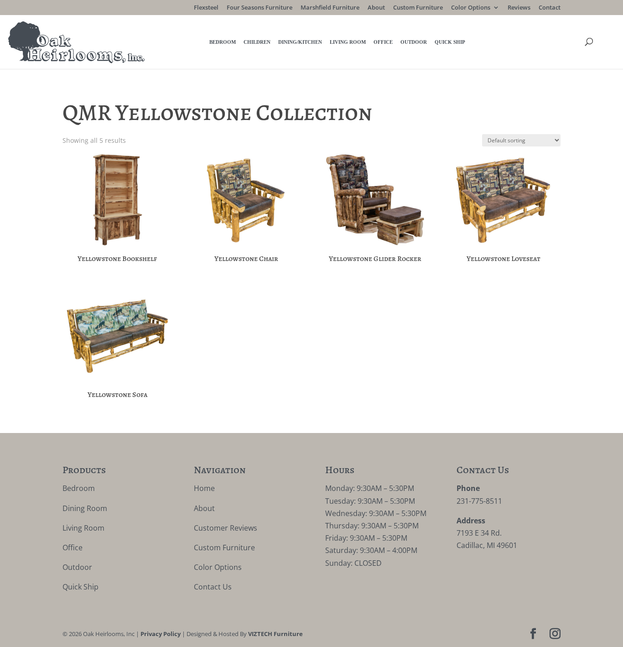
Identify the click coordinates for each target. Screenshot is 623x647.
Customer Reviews (225, 528)
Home (204, 488)
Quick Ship (450, 42)
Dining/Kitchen (300, 42)
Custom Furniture (418, 8)
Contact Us (213, 587)
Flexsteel (206, 8)
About (376, 8)
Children (257, 42)
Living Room (348, 42)
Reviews (519, 8)
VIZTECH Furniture (275, 634)
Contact (550, 8)
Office (383, 42)
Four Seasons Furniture (259, 8)
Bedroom (222, 42)
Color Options (470, 8)
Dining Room (84, 508)
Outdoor (413, 42)
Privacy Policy (160, 634)
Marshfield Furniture (330, 8)
